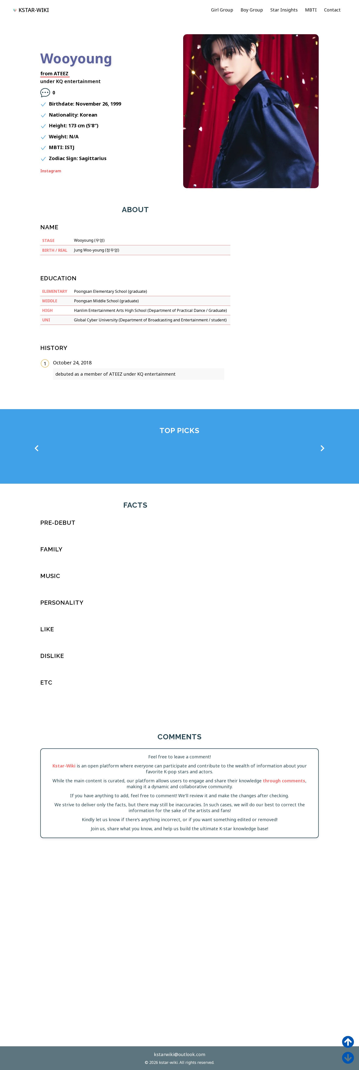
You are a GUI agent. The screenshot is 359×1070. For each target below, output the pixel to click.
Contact (332, 10)
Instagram (50, 171)
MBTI (311, 10)
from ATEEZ (54, 73)
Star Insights (284, 10)
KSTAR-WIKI (34, 9)
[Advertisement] (278, 228)
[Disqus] (179, 906)
